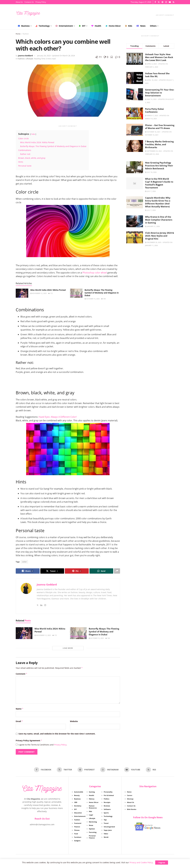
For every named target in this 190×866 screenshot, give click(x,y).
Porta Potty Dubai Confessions (154, 110)
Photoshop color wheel (94, 272)
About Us (19, 2)
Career (129, 795)
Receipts (107, 802)
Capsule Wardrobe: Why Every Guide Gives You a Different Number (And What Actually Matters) (157, 202)
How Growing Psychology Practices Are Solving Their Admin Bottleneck (159, 165)
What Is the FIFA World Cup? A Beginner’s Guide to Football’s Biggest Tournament (159, 183)
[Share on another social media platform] (117, 571)
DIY (83, 26)
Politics (106, 799)
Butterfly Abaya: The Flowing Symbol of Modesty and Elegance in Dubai (102, 293)
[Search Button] (173, 25)
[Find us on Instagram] (166, 2)
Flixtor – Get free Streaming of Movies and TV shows (159, 126)
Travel (106, 823)
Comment (21, 673)
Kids (130, 26)
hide (33, 134)
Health (98, 26)
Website (74, 721)
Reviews (107, 806)
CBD (75, 802)
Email (19, 721)
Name (19, 708)
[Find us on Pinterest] (162, 2)
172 (51, 293)
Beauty (77, 795)
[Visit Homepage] (28, 13)
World (106, 837)
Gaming (92, 792)
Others (153, 26)
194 (104, 299)
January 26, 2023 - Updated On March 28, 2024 (56, 55)
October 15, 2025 (93, 299)
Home (18, 34)
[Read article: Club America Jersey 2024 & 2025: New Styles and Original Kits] (134, 237)
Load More (68, 648)
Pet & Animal (109, 795)
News (142, 26)
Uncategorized (109, 827)
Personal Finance (92, 837)
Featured (77, 823)
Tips (105, 820)
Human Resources (93, 807)
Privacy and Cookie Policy (141, 862)
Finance (77, 827)
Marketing (93, 822)
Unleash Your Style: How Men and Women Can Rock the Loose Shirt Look (159, 57)
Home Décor (115, 26)
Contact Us (131, 806)
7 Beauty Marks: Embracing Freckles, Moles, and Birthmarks (159, 144)
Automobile (78, 792)
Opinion (92, 829)
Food (76, 834)
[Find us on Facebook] (155, 2)
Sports (106, 813)
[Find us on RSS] (173, 2)
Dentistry (77, 806)
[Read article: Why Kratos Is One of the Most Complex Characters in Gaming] (134, 221)
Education (78, 813)
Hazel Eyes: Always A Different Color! (58, 416)
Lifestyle (29, 58)
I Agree (161, 862)
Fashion (26, 34)
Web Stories (131, 809)
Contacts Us (29, 2)
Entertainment (66, 26)
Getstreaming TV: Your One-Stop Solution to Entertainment (159, 92)
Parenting (92, 832)
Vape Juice (108, 830)
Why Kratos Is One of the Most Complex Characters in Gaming (158, 219)
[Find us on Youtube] (170, 2)
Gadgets (77, 841)
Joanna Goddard (25, 55)
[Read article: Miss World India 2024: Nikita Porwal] (22, 293)
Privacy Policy (40, 2)
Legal (91, 815)
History (91, 799)
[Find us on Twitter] (159, 2)
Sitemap (130, 799)
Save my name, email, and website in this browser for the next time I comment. (56, 733)
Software (107, 809)
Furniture (77, 837)
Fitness (76, 830)
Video (106, 834)
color (24, 562)
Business (25, 26)
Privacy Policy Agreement (29, 740)
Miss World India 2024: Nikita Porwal (48, 290)
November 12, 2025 (39, 293)
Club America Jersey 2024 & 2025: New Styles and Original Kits (159, 235)
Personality (108, 792)
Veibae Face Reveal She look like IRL (157, 75)
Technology (44, 26)
